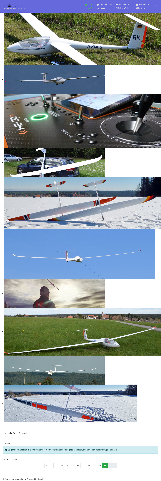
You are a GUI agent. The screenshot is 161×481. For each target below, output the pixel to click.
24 (67, 466)
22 (56, 466)
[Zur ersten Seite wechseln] (46, 465)
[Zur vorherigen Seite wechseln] (51, 465)
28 (89, 466)
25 (72, 466)
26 (78, 466)
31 (105, 466)
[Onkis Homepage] (16, 6)
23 (62, 466)
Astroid (41, 479)
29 (94, 466)
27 (83, 466)
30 (99, 466)
